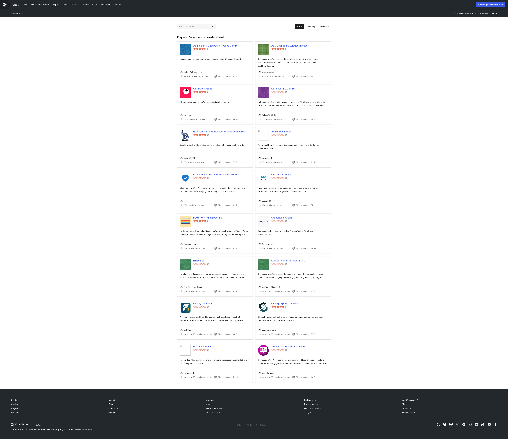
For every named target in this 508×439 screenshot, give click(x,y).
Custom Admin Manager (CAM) (288, 260)
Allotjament (15, 408)
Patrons (111, 412)
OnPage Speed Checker (284, 303)
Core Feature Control (283, 88)
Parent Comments (203, 346)
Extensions (113, 408)
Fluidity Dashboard (203, 303)
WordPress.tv (213, 412)
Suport (209, 404)
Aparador (112, 400)
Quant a (14, 400)
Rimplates (198, 260)
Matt (405, 404)
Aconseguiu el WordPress (490, 4)
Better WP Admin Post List (208, 217)
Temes (111, 404)
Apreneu (210, 400)
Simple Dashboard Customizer (288, 346)
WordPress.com (410, 400)
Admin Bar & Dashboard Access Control (215, 45)
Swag (307, 412)
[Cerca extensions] (213, 26)
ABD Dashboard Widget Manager (290, 45)
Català (38, 425)
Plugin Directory (18, 13)
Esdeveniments (311, 404)
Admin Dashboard (281, 131)
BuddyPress (408, 412)
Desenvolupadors (214, 408)
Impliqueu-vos (310, 400)
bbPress (407, 408)
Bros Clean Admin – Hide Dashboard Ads (216, 174)
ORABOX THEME (202, 88)
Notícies (14, 404)
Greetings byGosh (281, 217)
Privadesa (15, 412)
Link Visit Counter (281, 174)
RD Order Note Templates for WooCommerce (219, 131)
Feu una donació (312, 408)
